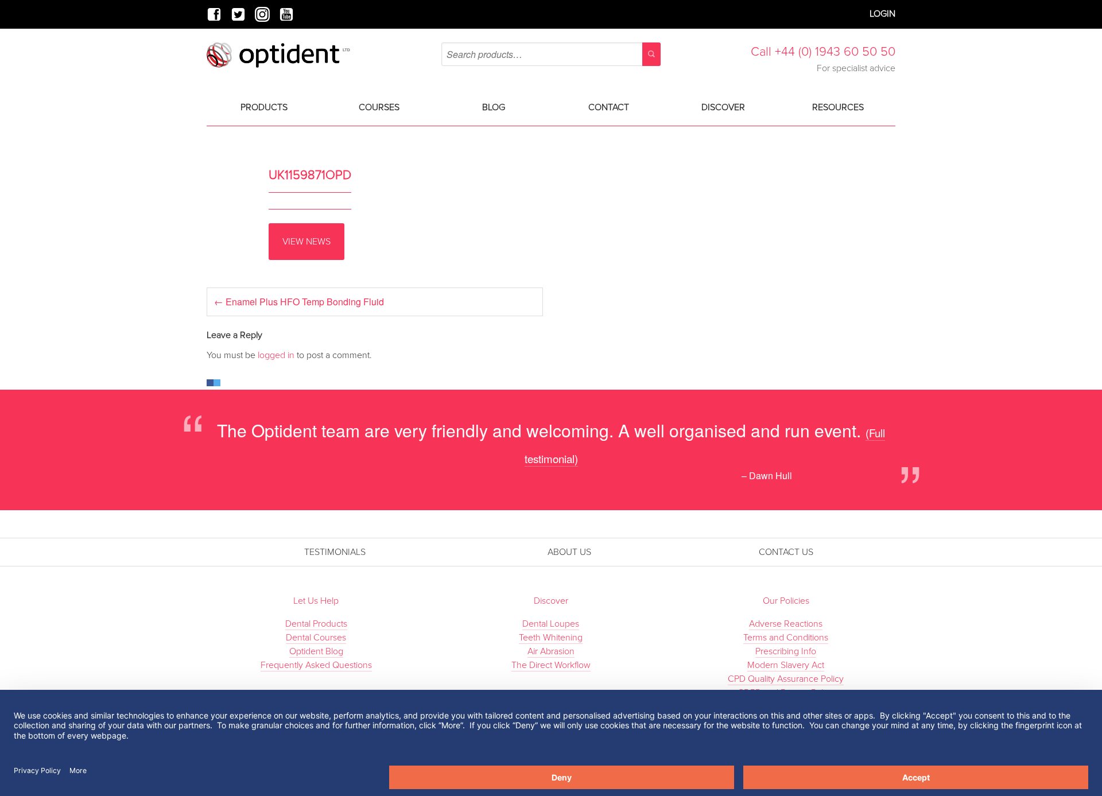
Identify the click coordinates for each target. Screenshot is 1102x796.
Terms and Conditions (785, 637)
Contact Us (786, 552)
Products (264, 107)
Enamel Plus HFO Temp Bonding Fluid (299, 301)
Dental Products (316, 624)
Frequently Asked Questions (316, 665)
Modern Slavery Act (785, 665)
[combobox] (550, 54)
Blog (493, 107)
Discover (723, 107)
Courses (379, 107)
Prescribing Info (785, 651)
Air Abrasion (551, 651)
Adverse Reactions (785, 624)
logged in (276, 355)
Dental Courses (316, 637)
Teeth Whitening (551, 637)
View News (306, 241)
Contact (608, 107)
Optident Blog (316, 651)
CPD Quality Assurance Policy (786, 679)
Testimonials (335, 552)
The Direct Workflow (551, 665)
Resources (838, 107)
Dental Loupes (550, 624)
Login (882, 14)
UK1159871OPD (310, 175)
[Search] (651, 54)
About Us (569, 552)
